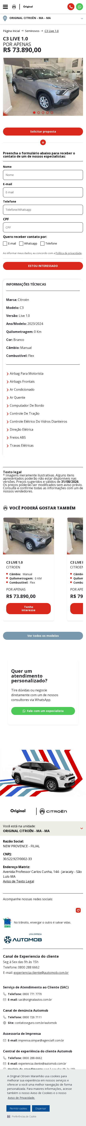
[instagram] (78, 910)
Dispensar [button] (40, 1108)
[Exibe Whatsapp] (79, 6)
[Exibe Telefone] (70, 6)
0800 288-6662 (32, 1058)
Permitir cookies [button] (18, 1108)
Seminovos (32, 31)
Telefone (9, 201)
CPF (6, 219)
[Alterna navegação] (6, 7)
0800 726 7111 (32, 1017)
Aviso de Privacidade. (21, 1098)
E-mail (7, 184)
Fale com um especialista (45, 711)
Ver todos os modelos (43, 636)
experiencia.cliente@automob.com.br (41, 972)
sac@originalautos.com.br (35, 999)
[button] (21, 1116)
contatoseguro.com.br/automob (36, 1023)
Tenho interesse (28, 608)
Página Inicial (11, 31)
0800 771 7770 (32, 994)
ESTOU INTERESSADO (43, 266)
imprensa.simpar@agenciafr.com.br (41, 1040)
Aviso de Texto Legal (18, 881)
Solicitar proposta (43, 131)
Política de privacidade (69, 253)
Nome (7, 167)
